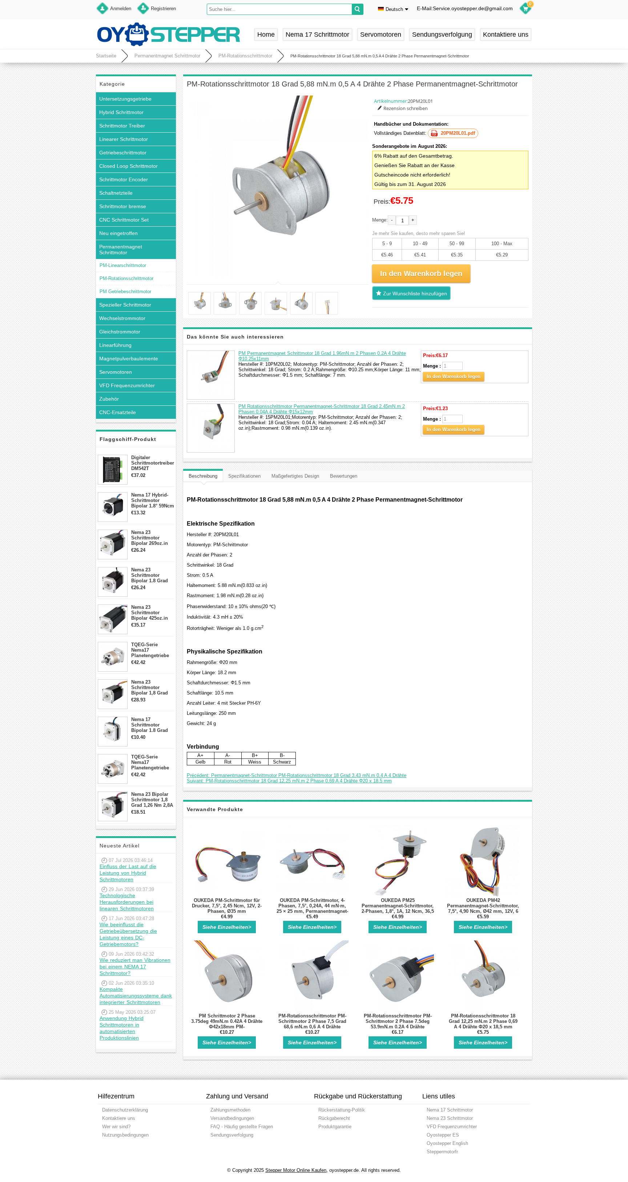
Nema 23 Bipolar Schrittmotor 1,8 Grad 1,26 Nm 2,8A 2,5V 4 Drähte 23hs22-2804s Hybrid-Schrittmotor (152, 800)
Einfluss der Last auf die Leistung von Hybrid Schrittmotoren (128, 872)
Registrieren (163, 8)
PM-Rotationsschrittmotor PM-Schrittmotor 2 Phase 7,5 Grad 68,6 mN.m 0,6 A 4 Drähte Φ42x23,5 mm (312, 1024)
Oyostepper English (447, 1143)
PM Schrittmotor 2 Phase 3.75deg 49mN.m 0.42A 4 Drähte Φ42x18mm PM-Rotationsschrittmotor (226, 1024)
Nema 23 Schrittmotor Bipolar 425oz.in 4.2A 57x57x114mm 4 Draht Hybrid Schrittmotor (152, 612)
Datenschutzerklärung (125, 1110)
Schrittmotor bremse (122, 206)
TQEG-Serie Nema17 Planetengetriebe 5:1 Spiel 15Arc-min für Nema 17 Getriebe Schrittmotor (150, 650)
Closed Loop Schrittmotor (128, 166)
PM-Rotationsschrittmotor (245, 55)
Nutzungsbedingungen (125, 1135)
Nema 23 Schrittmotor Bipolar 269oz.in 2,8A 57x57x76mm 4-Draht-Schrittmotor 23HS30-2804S (151, 538)
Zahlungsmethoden (230, 1110)
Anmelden (120, 8)
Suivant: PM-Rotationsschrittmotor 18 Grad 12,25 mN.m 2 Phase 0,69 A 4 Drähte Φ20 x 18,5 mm (289, 781)
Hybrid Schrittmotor (121, 112)
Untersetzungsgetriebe (125, 99)
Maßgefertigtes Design (295, 476)
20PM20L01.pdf (458, 133)
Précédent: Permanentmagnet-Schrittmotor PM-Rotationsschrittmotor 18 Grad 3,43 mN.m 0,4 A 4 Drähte (296, 775)
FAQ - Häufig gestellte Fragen (241, 1126)
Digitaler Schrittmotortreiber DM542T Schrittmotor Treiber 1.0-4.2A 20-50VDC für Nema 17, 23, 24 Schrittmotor (152, 463)
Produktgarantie (334, 1126)
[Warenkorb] (525, 9)
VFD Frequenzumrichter (127, 385)
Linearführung (115, 345)
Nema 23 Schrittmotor (450, 1118)
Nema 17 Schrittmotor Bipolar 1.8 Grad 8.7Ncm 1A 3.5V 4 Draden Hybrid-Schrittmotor (150, 725)
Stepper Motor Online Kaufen (295, 1170)
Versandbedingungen (232, 1118)
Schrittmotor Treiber (122, 126)
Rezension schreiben (405, 108)
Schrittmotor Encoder (123, 179)
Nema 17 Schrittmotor (317, 34)
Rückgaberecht (334, 1118)
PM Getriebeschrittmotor (125, 291)
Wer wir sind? (116, 1126)
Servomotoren (380, 34)
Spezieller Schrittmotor (125, 305)
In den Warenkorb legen (453, 376)
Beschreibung (203, 476)
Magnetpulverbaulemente (128, 358)
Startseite (106, 55)
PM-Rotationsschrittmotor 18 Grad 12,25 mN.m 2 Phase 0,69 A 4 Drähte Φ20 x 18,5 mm (483, 1021)
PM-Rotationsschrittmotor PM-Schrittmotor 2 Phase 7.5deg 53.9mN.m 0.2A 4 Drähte (398, 1021)
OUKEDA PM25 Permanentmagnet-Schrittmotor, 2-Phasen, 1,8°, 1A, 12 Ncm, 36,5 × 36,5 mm (398, 908)
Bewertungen (343, 476)
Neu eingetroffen (118, 233)
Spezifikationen (244, 476)
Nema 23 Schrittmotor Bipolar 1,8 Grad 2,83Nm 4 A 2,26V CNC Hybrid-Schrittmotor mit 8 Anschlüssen (151, 687)
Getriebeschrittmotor (122, 152)
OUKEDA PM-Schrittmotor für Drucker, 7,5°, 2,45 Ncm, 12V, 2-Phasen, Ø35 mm (227, 906)
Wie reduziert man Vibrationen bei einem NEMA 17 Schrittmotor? (135, 966)
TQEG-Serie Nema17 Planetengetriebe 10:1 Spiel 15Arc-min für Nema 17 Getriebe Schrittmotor (150, 762)
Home (266, 34)
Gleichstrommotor (119, 332)
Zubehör (109, 399)
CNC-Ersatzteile (117, 412)
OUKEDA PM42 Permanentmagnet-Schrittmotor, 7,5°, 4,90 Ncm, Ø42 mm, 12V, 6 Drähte (483, 908)
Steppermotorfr (442, 1151)
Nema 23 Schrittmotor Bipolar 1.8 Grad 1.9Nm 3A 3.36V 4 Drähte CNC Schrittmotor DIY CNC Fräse (150, 575)
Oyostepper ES (443, 1135)
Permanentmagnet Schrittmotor (167, 55)
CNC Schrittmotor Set (124, 220)
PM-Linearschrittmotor (123, 265)
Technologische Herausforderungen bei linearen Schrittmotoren (127, 901)
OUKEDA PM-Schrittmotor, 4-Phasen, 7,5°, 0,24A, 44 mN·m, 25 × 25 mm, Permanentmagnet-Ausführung (312, 908)
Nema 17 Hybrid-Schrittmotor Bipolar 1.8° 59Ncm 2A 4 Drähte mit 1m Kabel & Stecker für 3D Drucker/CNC (152, 500)
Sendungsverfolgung (442, 34)
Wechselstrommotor (122, 318)
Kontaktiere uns (505, 34)
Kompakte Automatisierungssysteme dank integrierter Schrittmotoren (136, 995)
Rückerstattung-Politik (341, 1110)
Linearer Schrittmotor (123, 139)
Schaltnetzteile (116, 193)
